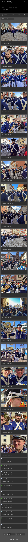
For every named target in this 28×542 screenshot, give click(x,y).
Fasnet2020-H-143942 (7, 340)
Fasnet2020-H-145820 (7, 494)
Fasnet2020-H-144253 (7, 432)
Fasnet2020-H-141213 (7, 134)
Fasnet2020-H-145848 (7, 521)
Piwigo (16, 539)
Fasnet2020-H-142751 (7, 226)
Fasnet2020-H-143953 (7, 363)
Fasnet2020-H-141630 (7, 203)
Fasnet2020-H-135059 (7, 43)
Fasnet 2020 (16, 15)
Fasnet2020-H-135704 (7, 89)
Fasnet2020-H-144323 (7, 461)
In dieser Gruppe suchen (8, 18)
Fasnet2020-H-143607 (7, 295)
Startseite (3, 15)
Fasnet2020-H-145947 (7, 527)
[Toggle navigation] (24, 2)
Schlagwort (8, 15)
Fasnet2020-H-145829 (7, 501)
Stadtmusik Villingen (7, 2)
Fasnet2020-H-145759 (7, 488)
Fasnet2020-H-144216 (7, 409)
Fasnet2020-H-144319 (7, 455)
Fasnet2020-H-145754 (7, 481)
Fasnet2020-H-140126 (7, 112)
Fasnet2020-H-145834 (7, 507)
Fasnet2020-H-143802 (7, 317)
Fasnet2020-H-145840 (7, 514)
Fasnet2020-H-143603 (7, 272)
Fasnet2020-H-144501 (7, 468)
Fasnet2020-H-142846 (7, 249)
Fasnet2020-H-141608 (7, 180)
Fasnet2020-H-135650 (7, 66)
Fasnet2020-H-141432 (7, 157)
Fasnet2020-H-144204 (7, 386)
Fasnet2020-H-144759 (7, 474)
